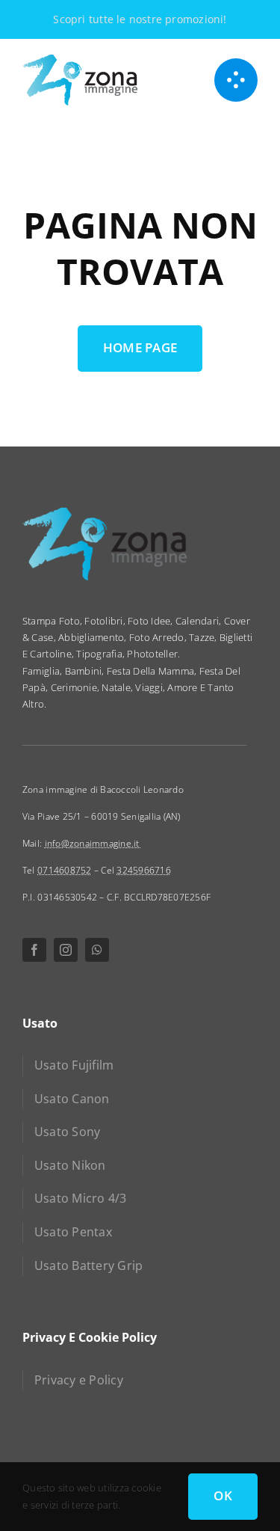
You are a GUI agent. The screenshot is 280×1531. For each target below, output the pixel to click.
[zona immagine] (79, 60)
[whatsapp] (97, 950)
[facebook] (34, 950)
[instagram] (66, 950)
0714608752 (64, 870)
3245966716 (143, 870)
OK (223, 1495)
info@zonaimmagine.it (93, 843)
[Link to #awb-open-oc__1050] (236, 80)
